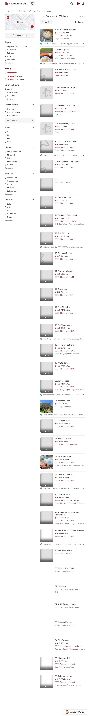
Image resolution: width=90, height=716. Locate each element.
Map (21, 22)
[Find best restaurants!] (16, 3)
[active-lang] (78, 3)
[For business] (33, 3)
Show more (9, 63)
